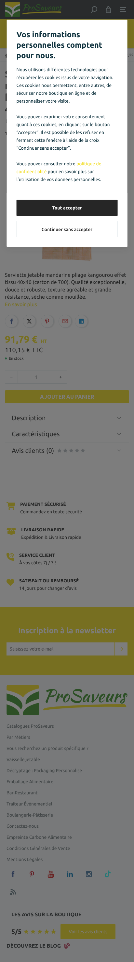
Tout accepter (67, 207)
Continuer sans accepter (67, 229)
